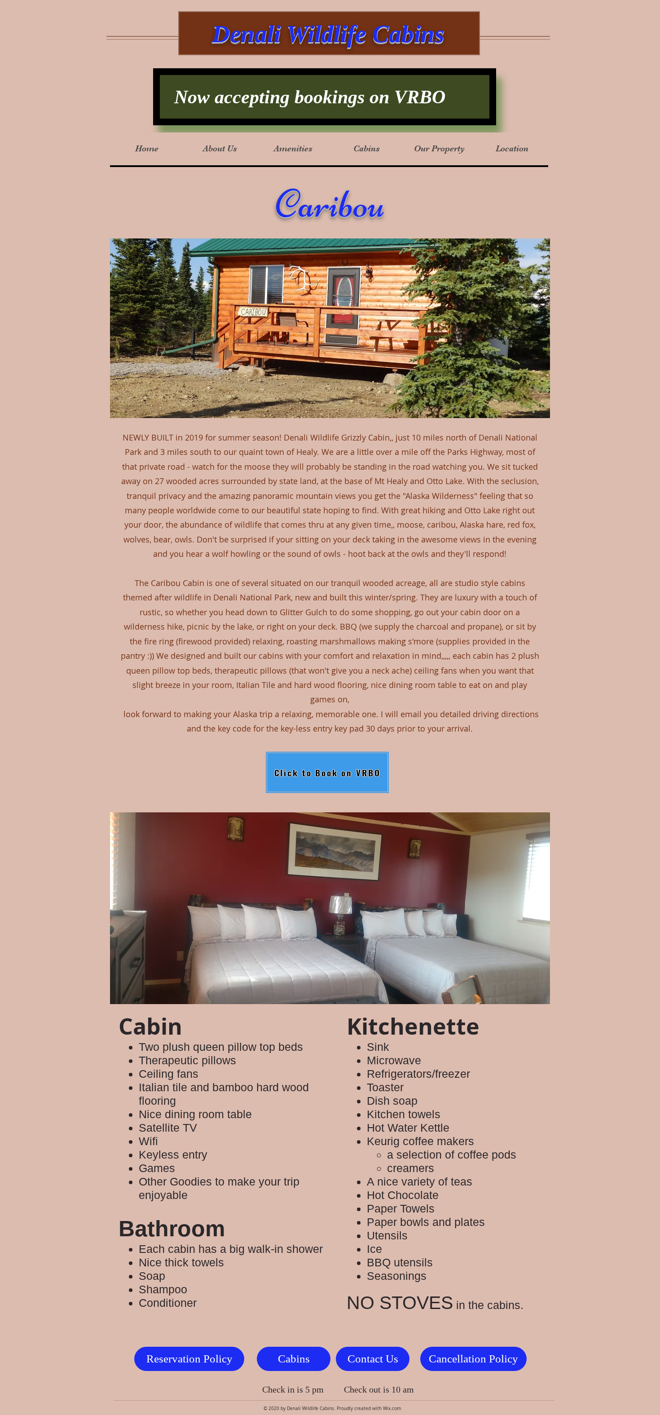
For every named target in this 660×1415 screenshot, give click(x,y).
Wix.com (392, 1408)
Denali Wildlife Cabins (328, 34)
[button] (366, 148)
